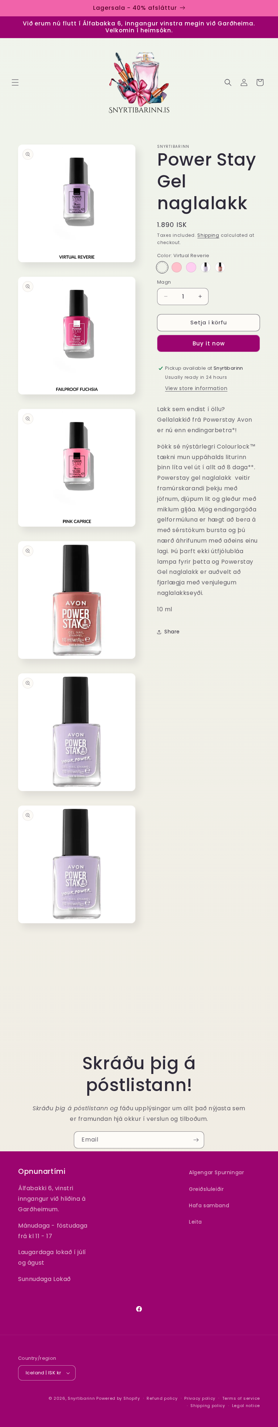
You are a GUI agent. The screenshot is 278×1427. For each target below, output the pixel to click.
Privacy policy (199, 1398)
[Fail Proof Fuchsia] (191, 267)
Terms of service (241, 1398)
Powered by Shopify (118, 1398)
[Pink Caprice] (177, 267)
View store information (196, 388)
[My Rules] (206, 267)
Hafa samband (209, 1205)
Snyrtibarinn (81, 1398)
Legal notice (246, 1405)
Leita (195, 1221)
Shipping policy (207, 1405)
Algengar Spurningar (216, 1172)
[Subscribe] (196, 1139)
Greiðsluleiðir (206, 1189)
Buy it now (209, 343)
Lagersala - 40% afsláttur (135, 8)
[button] (15, 82)
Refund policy (162, 1398)
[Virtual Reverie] (162, 267)
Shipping (208, 235)
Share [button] (172, 631)
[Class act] (220, 267)
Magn (164, 282)
